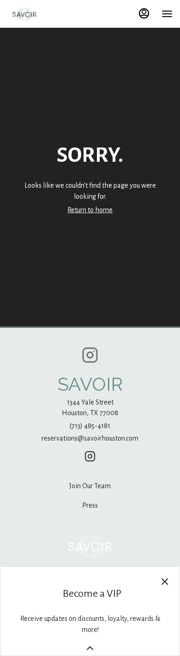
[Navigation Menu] (167, 14)
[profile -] (144, 13)
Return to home (90, 210)
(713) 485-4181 (90, 425)
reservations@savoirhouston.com (90, 438)
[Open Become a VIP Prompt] (90, 648)
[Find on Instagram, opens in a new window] (90, 358)
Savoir (90, 545)
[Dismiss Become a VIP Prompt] (165, 581)
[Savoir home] (48, 13)
